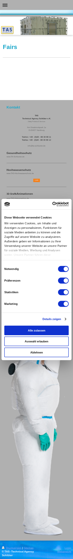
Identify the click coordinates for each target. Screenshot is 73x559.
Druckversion (13, 547)
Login (68, 547)
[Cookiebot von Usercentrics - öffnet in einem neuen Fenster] (52, 204)
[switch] (63, 280)
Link (36, 180)
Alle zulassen (36, 330)
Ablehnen (36, 352)
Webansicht (64, 551)
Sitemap (29, 547)
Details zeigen (51, 319)
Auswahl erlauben (36, 341)
